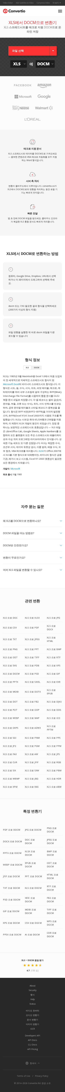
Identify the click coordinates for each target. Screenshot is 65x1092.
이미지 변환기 (32, 1024)
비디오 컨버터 (32, 1010)
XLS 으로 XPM (10, 786)
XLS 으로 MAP (32, 718)
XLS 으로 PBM (54, 770)
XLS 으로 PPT (32, 649)
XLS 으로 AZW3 (33, 727)
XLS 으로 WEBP (11, 718)
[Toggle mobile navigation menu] (60, 11)
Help (32, 999)
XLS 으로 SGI (9, 737)
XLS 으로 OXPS (10, 727)
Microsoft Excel (11, 384)
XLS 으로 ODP (32, 709)
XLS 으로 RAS (32, 786)
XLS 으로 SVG (10, 665)
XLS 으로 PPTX (10, 681)
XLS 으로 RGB (54, 762)
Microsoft (15, 468)
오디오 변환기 (32, 1015)
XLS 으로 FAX (10, 754)
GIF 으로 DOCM (11, 911)
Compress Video (43, 3)
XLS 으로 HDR (54, 778)
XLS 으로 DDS (54, 709)
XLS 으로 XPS (53, 665)
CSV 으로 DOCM (33, 922)
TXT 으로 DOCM (11, 888)
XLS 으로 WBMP (11, 778)
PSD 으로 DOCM (11, 899)
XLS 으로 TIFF (32, 657)
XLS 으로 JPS (53, 754)
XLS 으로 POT (10, 709)
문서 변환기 (32, 1019)
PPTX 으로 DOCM (12, 853)
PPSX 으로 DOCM (12, 934)
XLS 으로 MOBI (11, 691)
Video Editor (8, 3)
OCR (32, 1028)
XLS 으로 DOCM (11, 673)
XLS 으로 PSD (32, 673)
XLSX (41, 450)
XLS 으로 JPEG (32, 639)
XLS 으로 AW (31, 754)
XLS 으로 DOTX (33, 691)
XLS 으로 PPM (54, 746)
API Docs (32, 1040)
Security (32, 990)
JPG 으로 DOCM (33, 829)
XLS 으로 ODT (10, 657)
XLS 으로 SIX (9, 770)
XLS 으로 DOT (10, 701)
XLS (27, 367)
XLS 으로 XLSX (32, 617)
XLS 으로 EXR (53, 681)
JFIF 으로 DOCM (11, 876)
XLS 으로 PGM (32, 746)
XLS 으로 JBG (31, 778)
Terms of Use (23, 1075)
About (33, 985)
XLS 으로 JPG (53, 617)
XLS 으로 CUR (10, 762)
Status (32, 1003)
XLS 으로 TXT (10, 639)
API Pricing (32, 1049)
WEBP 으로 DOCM (12, 864)
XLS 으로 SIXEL (32, 681)
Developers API (32, 1035)
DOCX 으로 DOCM (12, 841)
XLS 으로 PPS (54, 737)
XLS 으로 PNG (10, 649)
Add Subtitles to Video (25, 3)
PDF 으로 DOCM (11, 829)
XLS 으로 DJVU (54, 701)
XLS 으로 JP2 (9, 746)
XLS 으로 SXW (32, 770)
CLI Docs (32, 1044)
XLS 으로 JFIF (32, 762)
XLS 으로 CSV (10, 627)
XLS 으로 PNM (32, 737)
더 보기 (56, 3)
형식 (32, 994)
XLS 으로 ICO (53, 718)
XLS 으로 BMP (54, 649)
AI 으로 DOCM (32, 934)
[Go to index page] (14, 10)
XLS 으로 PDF (32, 627)
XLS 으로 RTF (54, 657)
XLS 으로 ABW (54, 786)
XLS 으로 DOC (10, 617)
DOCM (36, 367)
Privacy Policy (41, 1075)
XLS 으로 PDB (32, 665)
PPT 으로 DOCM (33, 876)
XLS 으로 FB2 (32, 701)
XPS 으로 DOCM (11, 922)
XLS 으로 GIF (53, 673)
